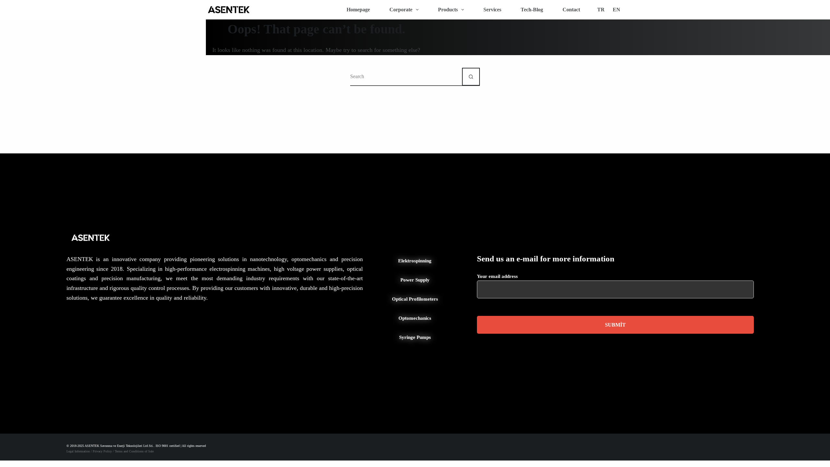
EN (616, 9)
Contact (571, 9)
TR (601, 9)
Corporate (400, 9)
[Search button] (471, 77)
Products (448, 9)
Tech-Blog (532, 9)
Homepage (358, 9)
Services (492, 9)
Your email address (497, 276)
